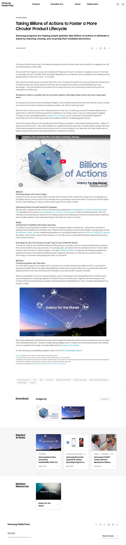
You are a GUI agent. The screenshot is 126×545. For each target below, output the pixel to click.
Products (36, 4)
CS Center (49, 380)
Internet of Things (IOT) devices (97, 232)
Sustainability (21, 18)
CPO (34, 380)
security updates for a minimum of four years (56, 212)
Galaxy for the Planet (56, 116)
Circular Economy (23, 380)
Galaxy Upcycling (80, 380)
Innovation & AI (57, 4)
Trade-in (33, 383)
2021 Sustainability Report (71, 350)
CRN (41, 380)
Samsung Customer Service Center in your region (50, 364)
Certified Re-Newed (66, 250)
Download (104, 399)
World (18, 355)
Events (77, 4)
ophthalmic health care (27, 232)
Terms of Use (11, 533)
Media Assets (92, 4)
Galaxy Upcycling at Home (99, 380)
